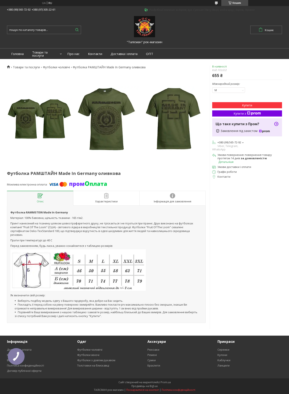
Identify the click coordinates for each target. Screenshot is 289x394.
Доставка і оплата (124, 53)
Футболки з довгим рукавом (96, 360)
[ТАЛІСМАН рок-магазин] (144, 26)
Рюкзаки (153, 349)
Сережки (223, 349)
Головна (17, 53)
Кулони (222, 355)
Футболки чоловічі (56, 67)
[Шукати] (77, 30)
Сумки (151, 360)
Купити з (240, 113)
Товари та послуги (40, 54)
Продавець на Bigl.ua (144, 386)
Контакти (95, 53)
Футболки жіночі (88, 355)
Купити (247, 105)
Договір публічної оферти (24, 371)
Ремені (152, 355)
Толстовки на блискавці (93, 365)
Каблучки (223, 360)
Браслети (153, 365)
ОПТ (149, 53)
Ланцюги (223, 365)
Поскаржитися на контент (142, 390)
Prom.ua (166, 382)
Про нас (73, 53)
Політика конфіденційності (178, 390)
